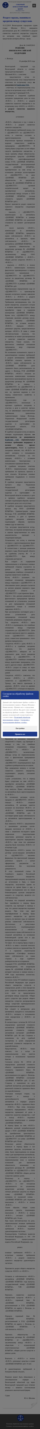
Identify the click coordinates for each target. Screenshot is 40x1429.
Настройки (20, 728)
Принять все (20, 734)
